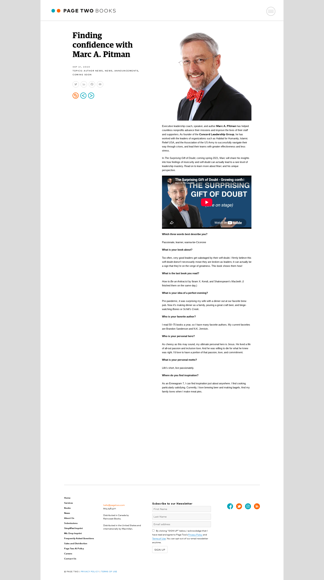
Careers (68, 553)
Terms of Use (159, 538)
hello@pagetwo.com (114, 505)
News (109, 70)
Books (67, 507)
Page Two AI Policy (74, 548)
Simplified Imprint (73, 528)
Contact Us (70, 558)
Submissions (71, 523)
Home (67, 497)
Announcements (126, 70)
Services (68, 502)
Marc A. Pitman (226, 126)
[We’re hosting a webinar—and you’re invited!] (83, 96)
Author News (93, 70)
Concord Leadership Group (216, 134)
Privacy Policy (195, 534)
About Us (69, 518)
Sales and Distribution (75, 543)
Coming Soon (82, 74)
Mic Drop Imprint (73, 533)
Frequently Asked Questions (79, 538)
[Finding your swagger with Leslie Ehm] (91, 96)
